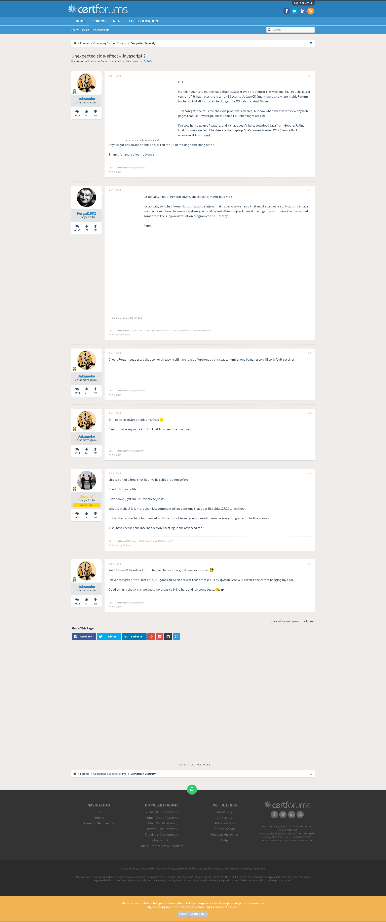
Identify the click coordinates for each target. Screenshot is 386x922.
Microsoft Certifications (161, 812)
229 (95, 115)
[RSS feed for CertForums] (311, 11)
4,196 (77, 230)
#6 (309, 563)
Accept (183, 914)
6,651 (77, 517)
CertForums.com (304, 840)
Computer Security (99, 61)
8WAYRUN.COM (304, 837)
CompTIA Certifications (161, 818)
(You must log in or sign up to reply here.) (292, 621)
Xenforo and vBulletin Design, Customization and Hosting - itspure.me (227, 868)
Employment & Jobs (162, 840)
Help (224, 840)
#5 (309, 473)
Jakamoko (131, 61)
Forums (99, 21)
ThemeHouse (304, 833)
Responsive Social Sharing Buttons (278, 840)
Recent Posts (101, 30)
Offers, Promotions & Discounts (161, 846)
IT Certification (143, 21)
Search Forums (80, 30)
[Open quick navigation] (311, 43)
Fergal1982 (86, 213)
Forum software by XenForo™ (286, 826)
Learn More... (199, 914)
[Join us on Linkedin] (303, 11)
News (117, 21)
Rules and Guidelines (224, 834)
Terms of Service (224, 829)
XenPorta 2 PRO (270, 837)
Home (80, 21)
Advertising (224, 812)
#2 (309, 190)
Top (192, 790)
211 (95, 230)
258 (95, 517)
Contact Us (224, 818)
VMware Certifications (161, 829)
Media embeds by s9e (287, 829)
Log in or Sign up (303, 3)
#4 (309, 413)
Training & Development (162, 834)
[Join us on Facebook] (286, 11)
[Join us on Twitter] (295, 11)
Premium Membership (98, 823)
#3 (309, 353)
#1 (309, 75)
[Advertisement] (142, 107)
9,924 (77, 115)
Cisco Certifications (161, 823)
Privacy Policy (224, 823)
